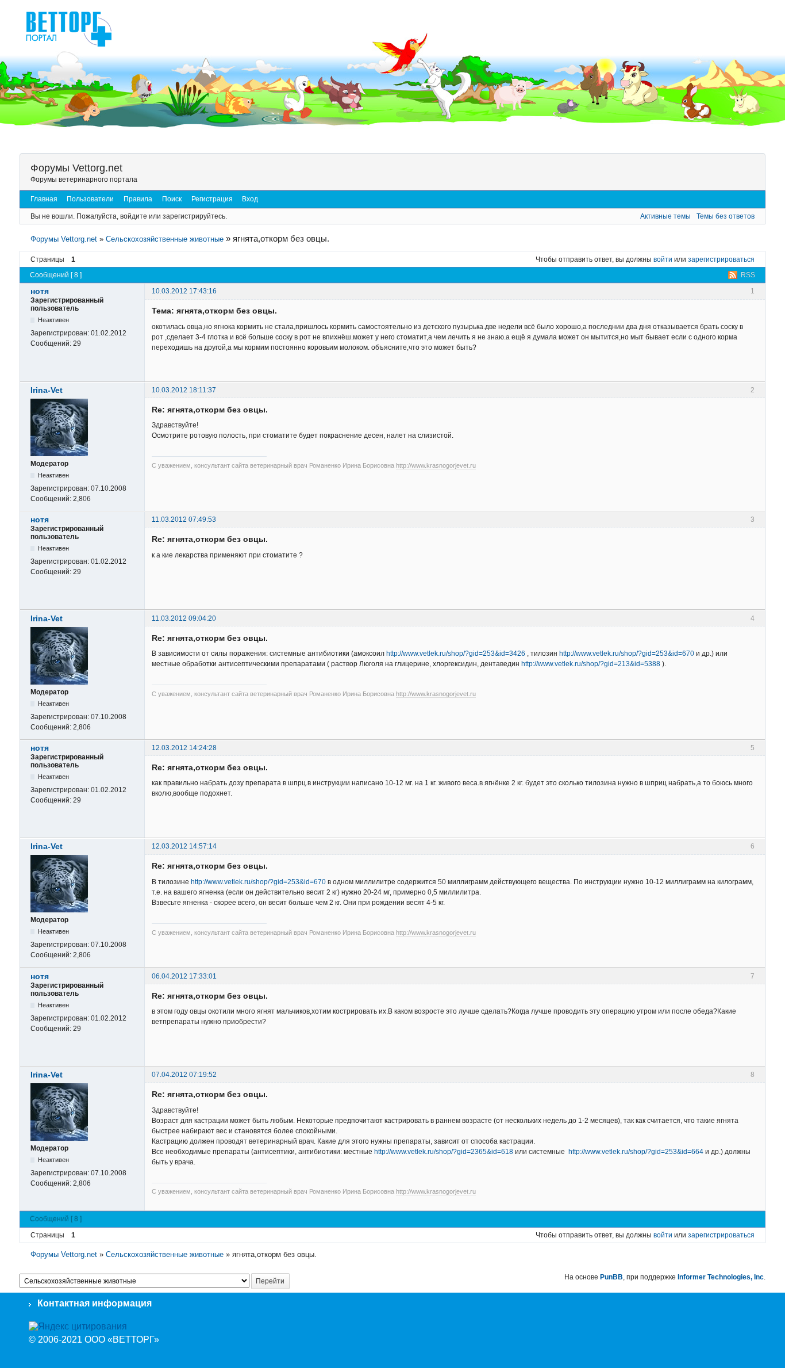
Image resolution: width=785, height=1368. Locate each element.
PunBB (611, 1277)
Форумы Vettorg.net (76, 168)
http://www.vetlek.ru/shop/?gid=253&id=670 (626, 653)
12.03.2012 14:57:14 (184, 846)
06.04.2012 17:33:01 (184, 976)
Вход (250, 199)
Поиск (172, 199)
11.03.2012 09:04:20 (184, 618)
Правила (138, 199)
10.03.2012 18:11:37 (184, 390)
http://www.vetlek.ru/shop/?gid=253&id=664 (635, 1152)
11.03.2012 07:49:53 (184, 519)
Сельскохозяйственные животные (165, 239)
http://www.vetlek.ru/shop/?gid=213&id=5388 (590, 664)
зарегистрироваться (721, 259)
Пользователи (90, 199)
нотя (39, 291)
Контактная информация (94, 1303)
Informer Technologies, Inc (721, 1277)
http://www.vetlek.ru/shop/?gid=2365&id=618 (443, 1152)
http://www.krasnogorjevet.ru (436, 465)
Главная (43, 199)
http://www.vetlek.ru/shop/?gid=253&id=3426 (455, 653)
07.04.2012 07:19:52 (184, 1075)
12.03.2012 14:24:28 (184, 748)
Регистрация (212, 199)
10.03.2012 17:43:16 (184, 291)
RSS (748, 275)
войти (662, 259)
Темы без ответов (726, 216)
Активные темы (665, 216)
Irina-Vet (46, 390)
